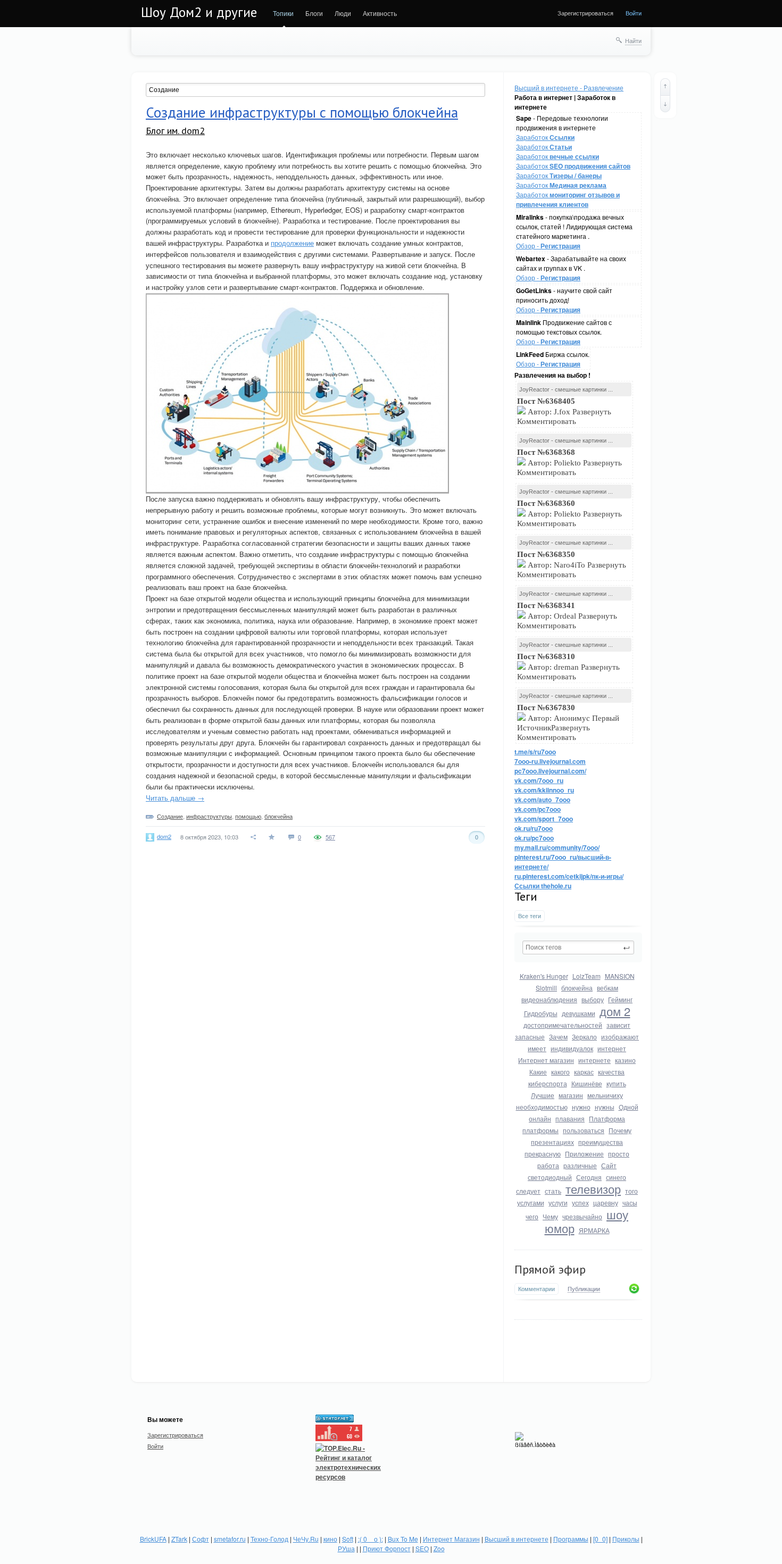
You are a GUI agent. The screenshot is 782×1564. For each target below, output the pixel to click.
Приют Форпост (387, 1548)
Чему (550, 1216)
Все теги (529, 915)
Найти (633, 40)
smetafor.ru (230, 1538)
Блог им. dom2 (175, 130)
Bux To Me (403, 1538)
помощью (248, 816)
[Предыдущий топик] (665, 86)
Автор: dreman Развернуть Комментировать (568, 666)
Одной (628, 1106)
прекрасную (543, 1153)
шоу (617, 1214)
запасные (530, 1036)
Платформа (607, 1118)
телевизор (593, 1188)
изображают (620, 1036)
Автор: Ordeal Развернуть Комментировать (567, 615)
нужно (581, 1106)
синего (616, 1177)
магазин (571, 1095)
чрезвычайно (582, 1216)
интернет (611, 1048)
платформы (540, 1130)
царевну (605, 1202)
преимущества (600, 1141)
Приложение (584, 1153)
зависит (618, 1024)
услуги (558, 1202)
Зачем (558, 1036)
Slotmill (546, 987)
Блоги (314, 13)
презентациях (552, 1141)
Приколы (625, 1538)
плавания (570, 1118)
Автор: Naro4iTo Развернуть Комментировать (571, 564)
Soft (347, 1538)
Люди (343, 13)
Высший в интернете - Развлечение (568, 87)
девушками (578, 1013)
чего (532, 1216)
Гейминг (620, 999)
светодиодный (550, 1177)
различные (580, 1165)
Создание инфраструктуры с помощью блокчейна (302, 112)
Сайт (609, 1165)
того (631, 1190)
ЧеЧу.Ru (306, 1538)
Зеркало (584, 1036)
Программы (570, 1538)
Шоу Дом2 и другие (199, 12)
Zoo (439, 1548)
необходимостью (542, 1106)
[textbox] (578, 947)
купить (616, 1083)
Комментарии (536, 1288)
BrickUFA (153, 1538)
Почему (620, 1130)
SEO (422, 1548)
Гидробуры (541, 1013)
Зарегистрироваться (585, 13)
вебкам (607, 987)
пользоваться (583, 1130)
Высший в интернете (516, 1538)
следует (528, 1190)
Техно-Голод (269, 1538)
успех (580, 1202)
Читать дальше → (175, 798)
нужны (604, 1106)
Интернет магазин (546, 1059)
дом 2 (615, 1011)
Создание (170, 816)
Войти (634, 13)
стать (553, 1190)
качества (611, 1071)
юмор (560, 1228)
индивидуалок (572, 1048)
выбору (592, 999)
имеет (537, 1048)
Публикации (584, 1289)
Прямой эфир (550, 1269)
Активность (380, 13)
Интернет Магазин (451, 1538)
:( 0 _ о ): (370, 1538)
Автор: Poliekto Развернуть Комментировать (569, 462)
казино (625, 1059)
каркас (584, 1071)
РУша (346, 1548)
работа (548, 1165)
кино (330, 1538)
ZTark (179, 1538)
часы (629, 1202)
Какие (538, 1071)
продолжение (292, 243)
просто (618, 1153)
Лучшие (542, 1095)
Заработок (545, 137)
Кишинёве (586, 1083)
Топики (283, 13)
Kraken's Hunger (544, 975)
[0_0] (600, 1538)
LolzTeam (586, 975)
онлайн (540, 1118)
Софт (200, 1538)
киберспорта (547, 1083)
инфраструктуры (209, 816)
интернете (594, 1059)
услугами (530, 1202)
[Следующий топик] (665, 103)
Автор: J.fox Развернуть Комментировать (564, 411)
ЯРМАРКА (594, 1230)
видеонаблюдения (549, 999)
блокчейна (577, 987)
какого (560, 1071)
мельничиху (605, 1095)
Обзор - (548, 245)
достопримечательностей (562, 1024)
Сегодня (589, 1177)
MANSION (620, 975)
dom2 (164, 836)
